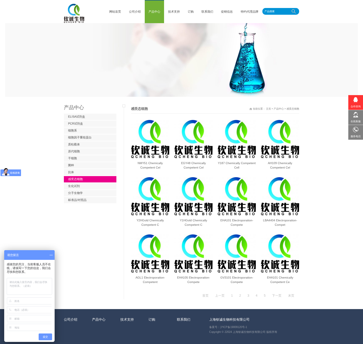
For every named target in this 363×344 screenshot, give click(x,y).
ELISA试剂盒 (76, 116)
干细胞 (72, 158)
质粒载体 (74, 144)
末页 (291, 295)
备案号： (214, 327)
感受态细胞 (293, 108)
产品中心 (279, 108)
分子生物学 (75, 193)
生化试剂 (74, 186)
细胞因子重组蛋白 (80, 137)
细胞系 (72, 130)
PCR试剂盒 (75, 123)
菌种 (71, 165)
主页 (268, 108)
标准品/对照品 (77, 200)
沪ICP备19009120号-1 (233, 327)
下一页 (276, 295)
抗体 (71, 172)
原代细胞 (74, 151)
